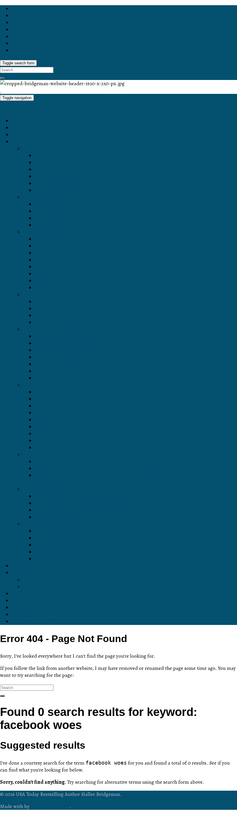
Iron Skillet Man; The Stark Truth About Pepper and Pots (99, 510)
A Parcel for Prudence (60, 413)
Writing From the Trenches (65, 468)
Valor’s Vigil (48, 441)
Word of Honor (51, 169)
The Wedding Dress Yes (62, 559)
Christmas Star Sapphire (63, 274)
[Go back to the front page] (0, 90)
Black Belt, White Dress (62, 336)
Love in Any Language (60, 155)
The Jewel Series (43, 232)
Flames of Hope (53, 371)
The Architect (50, 204)
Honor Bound (50, 162)
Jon (39, 315)
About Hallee (26, 573)
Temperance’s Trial (56, 392)
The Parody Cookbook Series (57, 489)
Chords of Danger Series (51, 197)
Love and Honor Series (49, 149)
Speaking (22, 614)
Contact (20, 594)
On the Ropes (51, 461)
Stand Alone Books (45, 454)
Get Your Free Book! (35, 566)
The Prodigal (49, 225)
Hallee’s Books (29, 142)
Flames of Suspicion (58, 364)
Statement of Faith (44, 587)
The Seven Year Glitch (60, 350)
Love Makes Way (54, 183)
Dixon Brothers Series (48, 295)
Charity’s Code (52, 406)
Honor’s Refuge (53, 176)
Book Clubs (25, 607)
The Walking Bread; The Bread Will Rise (81, 503)
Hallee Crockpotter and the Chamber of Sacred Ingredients (102, 517)
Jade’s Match (50, 281)
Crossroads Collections (50, 524)
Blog (17, 128)
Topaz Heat (48, 260)
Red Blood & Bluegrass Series (58, 329)
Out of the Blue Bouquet (62, 531)
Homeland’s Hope (55, 399)
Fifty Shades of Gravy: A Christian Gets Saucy (88, 496)
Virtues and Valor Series (51, 385)
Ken (39, 322)
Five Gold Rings (53, 552)
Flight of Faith (50, 434)
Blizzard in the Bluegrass (63, 343)
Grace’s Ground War (58, 420)
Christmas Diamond (57, 267)
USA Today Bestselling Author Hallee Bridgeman (56, 109)
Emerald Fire (49, 253)
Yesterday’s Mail (53, 538)
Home (18, 121)
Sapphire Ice (49, 239)
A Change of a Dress (59, 357)
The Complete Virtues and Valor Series (80, 448)
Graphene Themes (50, 806)
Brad (40, 308)
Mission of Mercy (54, 427)
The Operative (51, 211)
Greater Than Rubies (59, 246)
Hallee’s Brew (27, 600)
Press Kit (33, 580)
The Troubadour (53, 218)
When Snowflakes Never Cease (71, 545)
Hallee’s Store (28, 135)
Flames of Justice (55, 378)
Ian (38, 302)
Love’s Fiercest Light (58, 190)
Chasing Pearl (51, 288)
